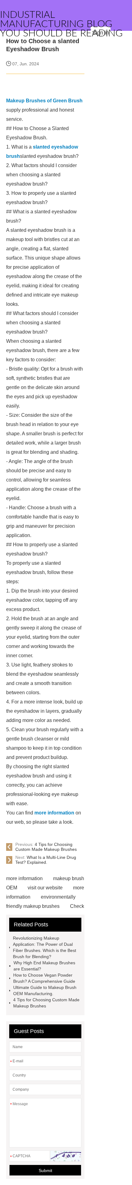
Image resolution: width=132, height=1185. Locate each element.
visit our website (45, 887)
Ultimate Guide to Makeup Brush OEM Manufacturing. (44, 990)
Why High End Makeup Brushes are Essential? (44, 965)
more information (24, 878)
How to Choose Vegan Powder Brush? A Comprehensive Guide (44, 978)
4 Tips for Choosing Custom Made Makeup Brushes (46, 847)
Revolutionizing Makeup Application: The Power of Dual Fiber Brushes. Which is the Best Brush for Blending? (44, 947)
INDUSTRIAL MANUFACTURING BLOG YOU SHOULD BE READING (61, 24)
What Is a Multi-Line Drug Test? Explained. (45, 860)
